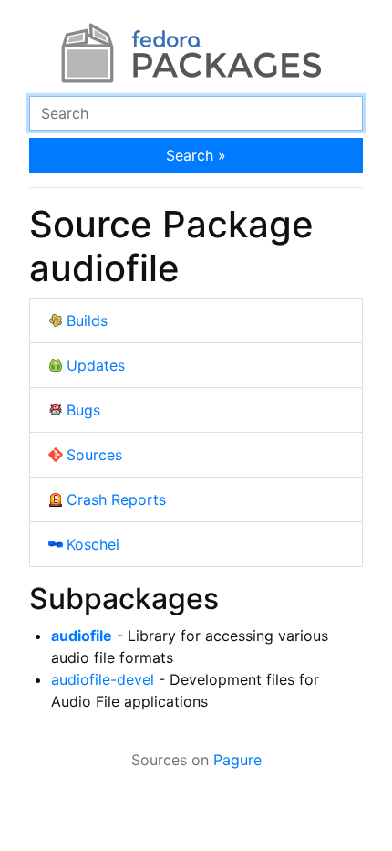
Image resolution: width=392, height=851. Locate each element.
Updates (96, 365)
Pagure (237, 760)
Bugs (83, 410)
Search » (196, 155)
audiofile (81, 635)
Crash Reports (116, 499)
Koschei (93, 544)
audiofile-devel (102, 679)
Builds (87, 320)
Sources (94, 455)
